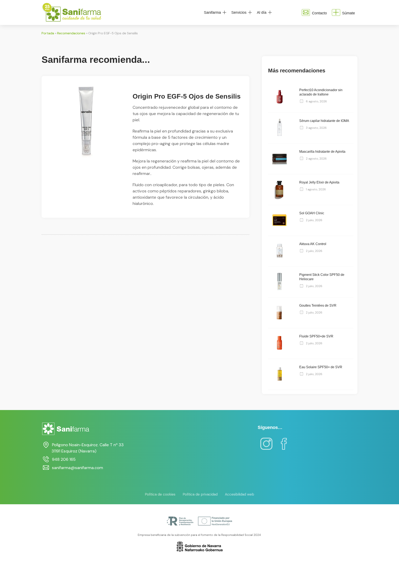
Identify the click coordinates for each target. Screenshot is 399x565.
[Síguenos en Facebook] (284, 446)
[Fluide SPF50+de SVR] (279, 353)
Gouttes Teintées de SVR (317, 305)
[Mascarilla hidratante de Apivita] (279, 168)
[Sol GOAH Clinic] (279, 230)
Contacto (319, 13)
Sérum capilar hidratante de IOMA (324, 121)
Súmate (348, 13)
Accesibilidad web (239, 494)
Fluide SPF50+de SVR (316, 336)
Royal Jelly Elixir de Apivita (319, 182)
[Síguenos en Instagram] (266, 446)
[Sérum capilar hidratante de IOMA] (279, 138)
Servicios (238, 12)
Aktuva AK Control (312, 244)
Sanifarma (212, 12)
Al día (261, 12)
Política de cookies (160, 494)
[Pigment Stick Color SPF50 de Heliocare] (279, 292)
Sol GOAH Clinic (311, 213)
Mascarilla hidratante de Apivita (322, 151)
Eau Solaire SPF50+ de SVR (320, 367)
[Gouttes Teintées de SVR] (279, 322)
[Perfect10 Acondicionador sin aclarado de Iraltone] (279, 107)
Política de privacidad (200, 494)
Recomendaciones (71, 33)
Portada (48, 33)
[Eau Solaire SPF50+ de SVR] (279, 384)
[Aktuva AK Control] (279, 261)
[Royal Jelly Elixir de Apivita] (279, 199)
